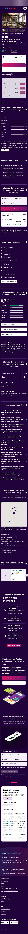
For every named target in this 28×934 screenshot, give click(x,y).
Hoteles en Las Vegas (8, 825)
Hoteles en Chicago (8, 829)
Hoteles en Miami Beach (9, 827)
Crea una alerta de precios (14, 637)
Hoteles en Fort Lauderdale (7, 835)
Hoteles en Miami (7, 819)
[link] (14, 645)
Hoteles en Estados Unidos (8, 870)
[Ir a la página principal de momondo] (10, 8)
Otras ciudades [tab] (7, 798)
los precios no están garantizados (14, 853)
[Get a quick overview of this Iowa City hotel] (26, 110)
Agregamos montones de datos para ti (13, 860)
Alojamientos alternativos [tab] (10, 802)
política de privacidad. (15, 776)
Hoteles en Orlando (8, 821)
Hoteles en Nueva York (8, 817)
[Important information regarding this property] (26, 364)
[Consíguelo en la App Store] (14, 922)
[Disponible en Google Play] (5, 922)
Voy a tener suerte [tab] (8, 806)
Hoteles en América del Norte (17, 869)
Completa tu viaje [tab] (8, 809)
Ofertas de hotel (5, 869)
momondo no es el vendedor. (10, 857)
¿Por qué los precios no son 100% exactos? (11, 863)
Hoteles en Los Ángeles (9, 823)
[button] (2, 8)
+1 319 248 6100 (6, 48)
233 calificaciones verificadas (16, 51)
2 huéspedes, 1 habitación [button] (10, 61)
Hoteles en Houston (8, 837)
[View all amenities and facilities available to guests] (26, 242)
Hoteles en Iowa (19, 870)
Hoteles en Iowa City (13, 872)
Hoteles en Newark (7, 832)
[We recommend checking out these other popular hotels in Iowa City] (26, 564)
